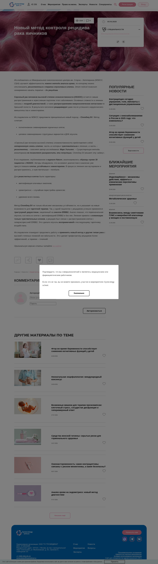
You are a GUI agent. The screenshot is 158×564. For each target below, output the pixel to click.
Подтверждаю (79, 293)
